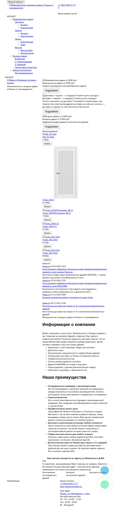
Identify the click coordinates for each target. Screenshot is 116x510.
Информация (13, 481)
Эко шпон (19, 22)
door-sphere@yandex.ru (71, 486)
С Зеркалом (20, 64)
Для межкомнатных (24, 73)
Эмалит (18, 30)
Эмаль (18, 39)
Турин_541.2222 (50, 240)
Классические (27, 28)
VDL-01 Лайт (48, 137)
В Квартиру (20, 59)
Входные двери (20, 56)
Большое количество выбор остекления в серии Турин (67, 297)
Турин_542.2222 (50, 253)
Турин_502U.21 (49, 226)
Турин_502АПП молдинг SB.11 (56, 213)
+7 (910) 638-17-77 (67, 5)
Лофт (23, 45)
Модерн (24, 25)
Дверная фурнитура (22, 70)
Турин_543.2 (48, 200)
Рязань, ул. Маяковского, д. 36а (75, 493)
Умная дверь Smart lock (26, 67)
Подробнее (51, 90)
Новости (46, 266)
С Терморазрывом (23, 62)
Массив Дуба (27, 50)
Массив (18, 47)
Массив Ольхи (27, 53)
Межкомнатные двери (23, 19)
